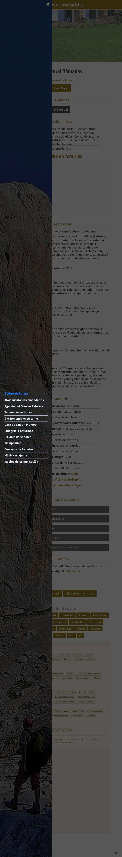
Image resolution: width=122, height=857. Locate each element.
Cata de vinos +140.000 (20, 424)
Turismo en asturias (18, 412)
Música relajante (15, 455)
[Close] (48, 4)
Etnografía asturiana (18, 431)
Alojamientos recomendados (24, 400)
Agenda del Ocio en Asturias (23, 406)
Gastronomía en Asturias (21, 418)
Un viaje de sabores (17, 437)
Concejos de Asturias (18, 449)
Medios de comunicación (21, 461)
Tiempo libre (12, 443)
